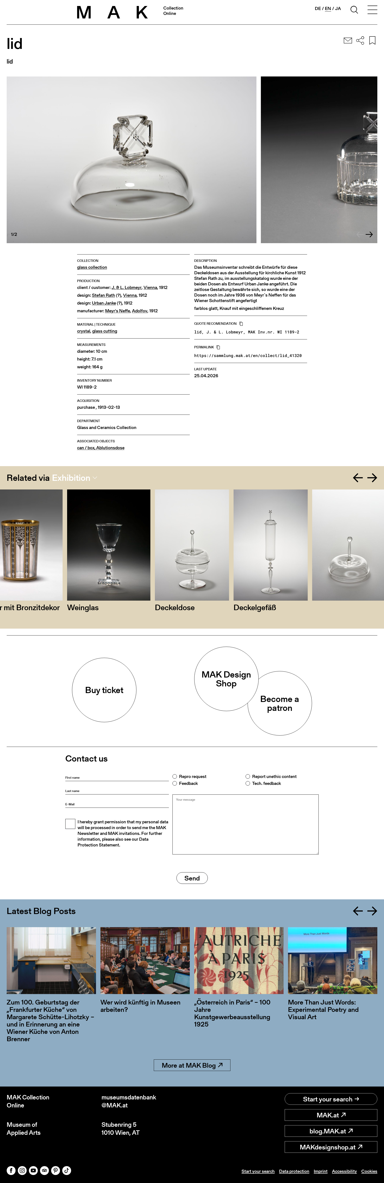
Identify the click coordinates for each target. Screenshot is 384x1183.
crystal (83, 331)
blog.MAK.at (328, 1131)
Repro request (192, 776)
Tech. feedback (266, 783)
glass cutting (104, 331)
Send (192, 878)
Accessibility (344, 1171)
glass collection (92, 267)
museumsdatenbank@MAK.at (129, 1101)
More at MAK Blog (189, 1065)
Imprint (321, 1171)
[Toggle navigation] (372, 10)
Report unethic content (274, 776)
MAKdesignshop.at (328, 1147)
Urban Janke (104, 303)
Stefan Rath (103, 295)
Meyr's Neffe (117, 311)
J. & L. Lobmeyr (127, 287)
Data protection (294, 1171)
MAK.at (328, 1115)
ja (338, 8)
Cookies (369, 1171)
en (328, 9)
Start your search (327, 1099)
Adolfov (139, 311)
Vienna (150, 287)
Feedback (188, 783)
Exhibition (71, 477)
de (318, 8)
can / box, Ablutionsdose (100, 448)
